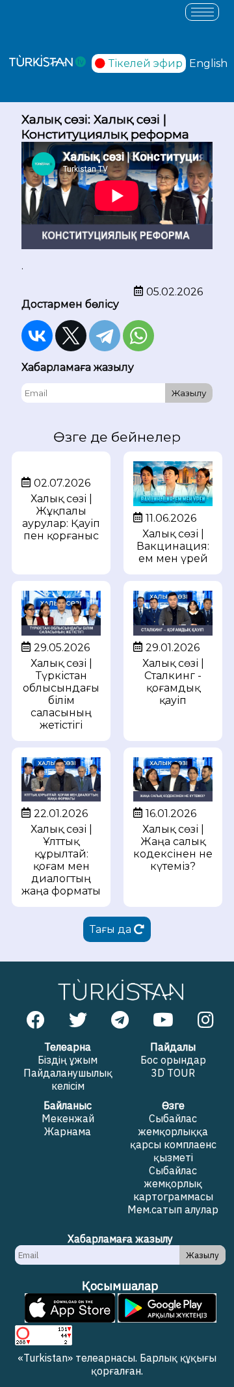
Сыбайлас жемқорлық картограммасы (173, 1183)
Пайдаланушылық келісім (67, 1079)
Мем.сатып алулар (172, 1209)
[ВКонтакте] (37, 335)
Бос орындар (173, 1059)
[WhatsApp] (138, 335)
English (208, 63)
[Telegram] (104, 335)
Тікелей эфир (146, 63)
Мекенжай (68, 1118)
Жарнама (67, 1131)
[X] (70, 335)
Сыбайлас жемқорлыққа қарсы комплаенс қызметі (173, 1138)
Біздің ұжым (68, 1059)
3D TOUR (173, 1072)
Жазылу (189, 393)
